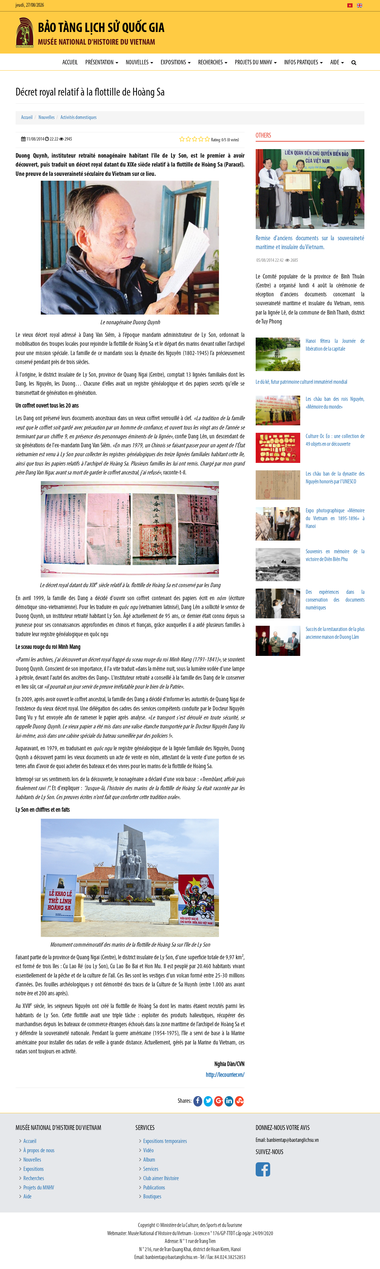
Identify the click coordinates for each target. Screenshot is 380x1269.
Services (150, 1169)
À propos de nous (39, 1151)
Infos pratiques (301, 62)
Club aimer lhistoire (161, 1179)
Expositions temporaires (165, 1141)
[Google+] (218, 1101)
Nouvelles (138, 62)
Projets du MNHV (254, 62)
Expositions (174, 62)
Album (149, 1160)
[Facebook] (197, 1101)
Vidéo (148, 1151)
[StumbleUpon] (239, 1101)
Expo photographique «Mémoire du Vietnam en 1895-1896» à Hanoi (335, 518)
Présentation (100, 62)
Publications (154, 1188)
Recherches (211, 62)
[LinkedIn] (229, 1101)
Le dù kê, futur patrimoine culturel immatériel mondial (301, 382)
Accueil (70, 62)
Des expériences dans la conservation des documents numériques (335, 600)
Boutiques (152, 1197)
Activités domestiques (78, 117)
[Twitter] (208, 1101)
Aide (335, 62)
